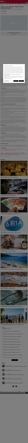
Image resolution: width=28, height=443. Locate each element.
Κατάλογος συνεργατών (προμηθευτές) (8, 78)
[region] (14, 73)
